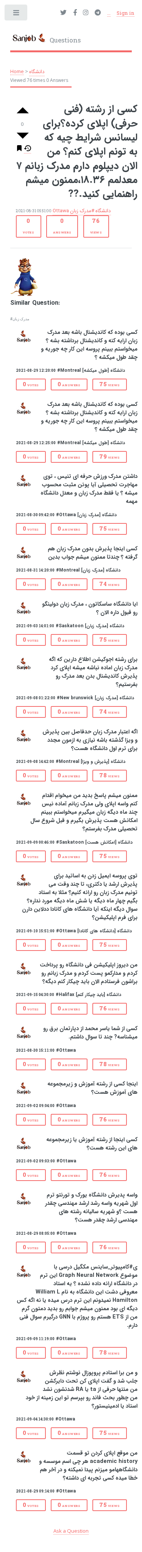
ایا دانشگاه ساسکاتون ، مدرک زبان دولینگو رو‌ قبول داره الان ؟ (89, 608)
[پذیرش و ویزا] (95, 761)
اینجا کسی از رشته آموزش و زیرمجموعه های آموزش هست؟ (92, 1088)
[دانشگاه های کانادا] (96, 931)
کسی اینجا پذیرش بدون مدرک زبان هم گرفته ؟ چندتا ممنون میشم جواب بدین (92, 553)
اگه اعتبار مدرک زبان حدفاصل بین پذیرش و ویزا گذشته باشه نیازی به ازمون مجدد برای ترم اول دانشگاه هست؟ (89, 740)
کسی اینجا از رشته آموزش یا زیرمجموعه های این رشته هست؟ (91, 1144)
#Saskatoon (69, 626)
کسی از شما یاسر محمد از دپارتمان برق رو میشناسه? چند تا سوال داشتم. (90, 1032)
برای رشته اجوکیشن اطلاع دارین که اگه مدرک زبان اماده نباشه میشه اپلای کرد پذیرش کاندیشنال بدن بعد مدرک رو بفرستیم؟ (93, 672)
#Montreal (69, 370)
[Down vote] (23, 135)
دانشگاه (37, 72)
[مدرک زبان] (88, 514)
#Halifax (65, 994)
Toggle (16, 14)
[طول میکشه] (95, 370)
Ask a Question (71, 1530)
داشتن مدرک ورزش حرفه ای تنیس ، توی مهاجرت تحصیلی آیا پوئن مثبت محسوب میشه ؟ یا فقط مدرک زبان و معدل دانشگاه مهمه (89, 489)
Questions (64, 40)
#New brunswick (75, 698)
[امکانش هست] (100, 842)
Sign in (125, 12)
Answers (62, 225)
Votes (28, 225)
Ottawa (61, 211)
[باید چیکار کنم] (90, 994)
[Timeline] (27, 149)
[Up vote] (23, 111)
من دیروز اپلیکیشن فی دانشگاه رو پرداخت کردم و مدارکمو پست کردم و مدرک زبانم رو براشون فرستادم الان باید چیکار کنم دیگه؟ (88, 973)
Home (17, 71)
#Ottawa (66, 514)
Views (96, 225)
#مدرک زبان (82, 211)
